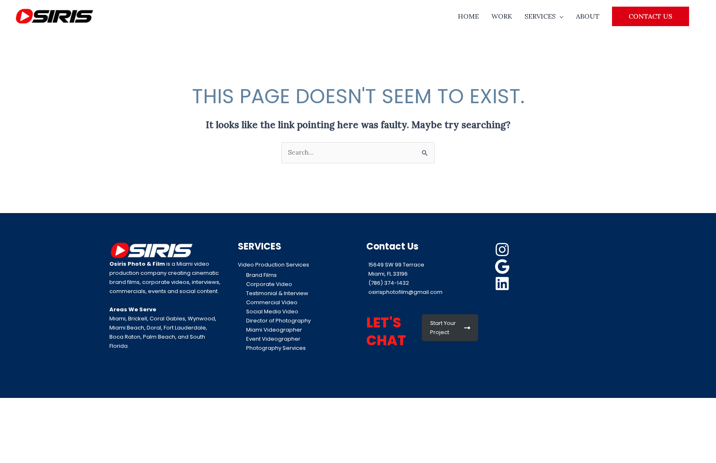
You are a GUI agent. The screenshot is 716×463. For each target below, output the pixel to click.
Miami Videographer (274, 330)
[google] (503, 266)
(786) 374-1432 (388, 283)
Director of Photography (278, 321)
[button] (650, 16)
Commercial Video (272, 302)
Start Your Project (443, 327)
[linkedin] (503, 283)
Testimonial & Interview (277, 293)
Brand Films (261, 275)
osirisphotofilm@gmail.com (405, 292)
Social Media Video (272, 311)
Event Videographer (273, 339)
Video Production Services (273, 265)
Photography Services (276, 348)
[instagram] (503, 249)
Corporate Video (269, 284)
